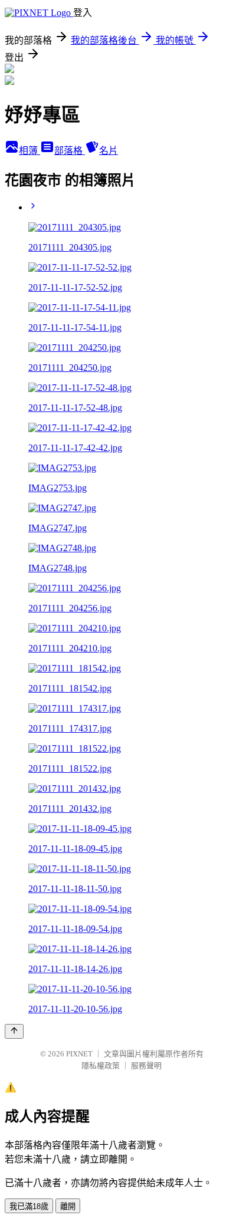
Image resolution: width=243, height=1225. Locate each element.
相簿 (29, 151)
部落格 (69, 151)
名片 (108, 151)
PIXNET (79, 1053)
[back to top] (14, 1031)
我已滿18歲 (28, 1206)
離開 (67, 1206)
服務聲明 (146, 1065)
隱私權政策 (100, 1065)
